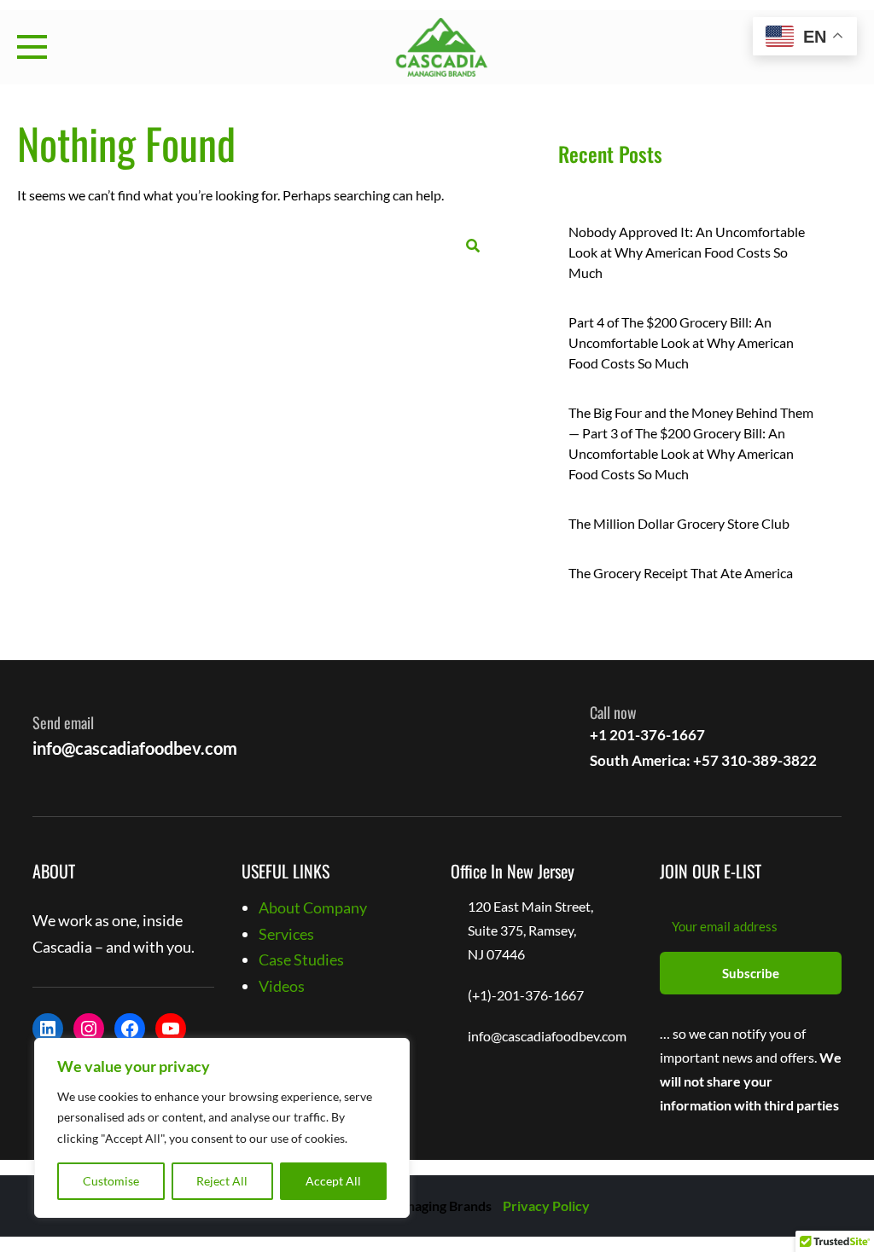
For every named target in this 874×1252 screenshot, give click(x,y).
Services (286, 934)
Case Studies (301, 959)
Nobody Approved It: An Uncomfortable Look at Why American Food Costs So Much (686, 252)
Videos (282, 986)
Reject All (222, 1181)
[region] (222, 1128)
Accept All (333, 1181)
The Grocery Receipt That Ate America (680, 573)
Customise (111, 1181)
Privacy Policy (546, 1205)
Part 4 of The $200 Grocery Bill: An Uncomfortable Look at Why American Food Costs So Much (681, 342)
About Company (313, 907)
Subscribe (750, 973)
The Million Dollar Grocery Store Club (679, 523)
